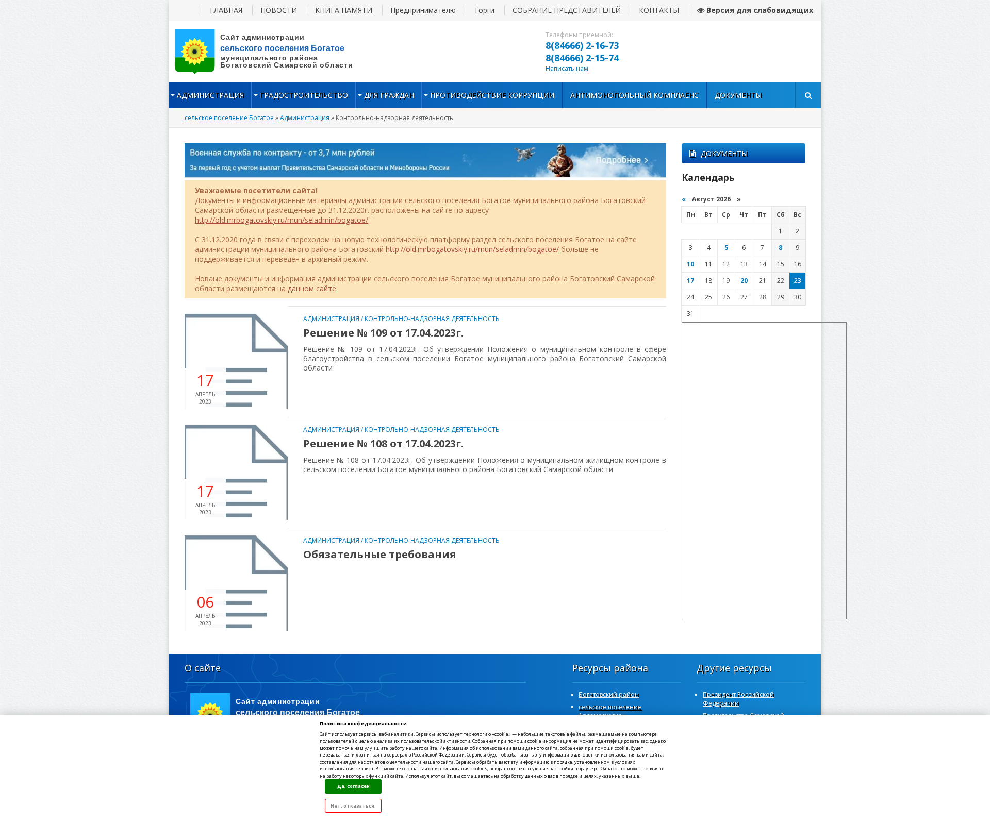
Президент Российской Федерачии (738, 699)
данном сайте (312, 288)
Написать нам (567, 68)
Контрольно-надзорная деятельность (432, 318)
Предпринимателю (423, 10)
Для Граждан (389, 95)
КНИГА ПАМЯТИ (343, 10)
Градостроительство (304, 95)
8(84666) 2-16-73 (582, 45)
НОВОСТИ (278, 10)
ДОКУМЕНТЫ (724, 153)
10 (690, 264)
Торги (484, 10)
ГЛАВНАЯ (226, 10)
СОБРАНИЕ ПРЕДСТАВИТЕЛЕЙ (567, 10)
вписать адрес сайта (272, 51)
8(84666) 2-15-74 (582, 58)
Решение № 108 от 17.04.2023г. (383, 443)
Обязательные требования (379, 554)
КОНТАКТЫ (659, 10)
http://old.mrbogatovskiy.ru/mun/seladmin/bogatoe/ (281, 220)
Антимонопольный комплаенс (634, 95)
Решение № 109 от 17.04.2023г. (383, 333)
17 (690, 280)
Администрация (210, 95)
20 (744, 280)
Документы (738, 95)
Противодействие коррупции (492, 95)
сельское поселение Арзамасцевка (610, 711)
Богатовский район (609, 694)
